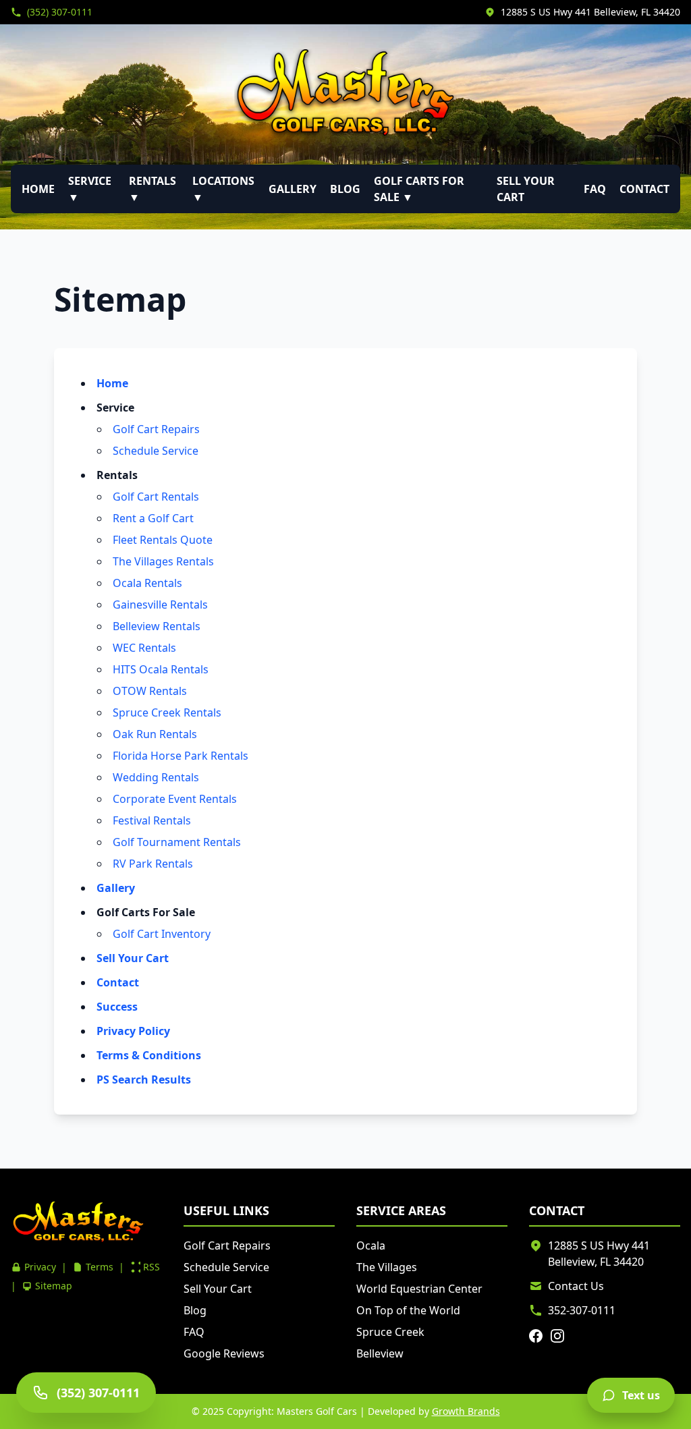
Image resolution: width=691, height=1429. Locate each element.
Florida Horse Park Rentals (180, 755)
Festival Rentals (152, 820)
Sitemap (53, 1285)
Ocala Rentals (147, 583)
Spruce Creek (390, 1331)
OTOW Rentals (150, 690)
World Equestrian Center (419, 1288)
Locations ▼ (223, 188)
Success (117, 1006)
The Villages (386, 1267)
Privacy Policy (133, 1031)
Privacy (40, 1266)
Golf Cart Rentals (156, 496)
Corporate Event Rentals (175, 798)
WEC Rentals (144, 647)
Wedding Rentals (156, 777)
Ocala (370, 1245)
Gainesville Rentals (160, 604)
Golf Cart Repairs (156, 429)
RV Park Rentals (153, 863)
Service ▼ (89, 188)
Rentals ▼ (152, 188)
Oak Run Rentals (155, 734)
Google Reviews (224, 1353)
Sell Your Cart (526, 188)
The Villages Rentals (163, 561)
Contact (644, 188)
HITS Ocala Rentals (161, 669)
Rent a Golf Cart (153, 518)
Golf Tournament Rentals (177, 842)
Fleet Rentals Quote (163, 539)
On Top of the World (408, 1310)
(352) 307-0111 (59, 11)
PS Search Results (143, 1079)
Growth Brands (466, 1411)
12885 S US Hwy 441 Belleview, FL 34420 (590, 11)
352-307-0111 (581, 1310)
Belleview (380, 1353)
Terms (99, 1266)
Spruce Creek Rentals (167, 712)
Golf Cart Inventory (162, 933)
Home (38, 188)
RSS (151, 1266)
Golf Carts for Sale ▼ (419, 188)
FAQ (595, 188)
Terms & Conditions (148, 1055)
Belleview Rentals (156, 626)
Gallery (292, 188)
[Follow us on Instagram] (557, 1336)
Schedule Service (155, 450)
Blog (345, 188)
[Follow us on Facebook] (536, 1336)
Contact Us (576, 1286)
